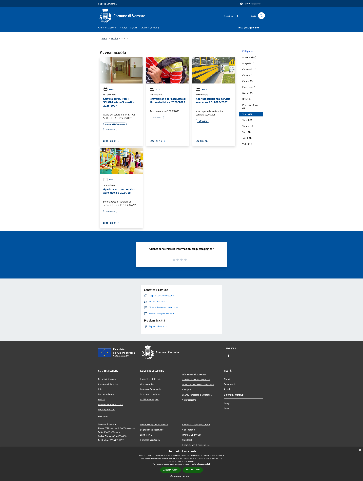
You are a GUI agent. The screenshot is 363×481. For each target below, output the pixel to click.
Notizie (227, 379)
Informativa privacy (191, 434)
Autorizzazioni (189, 399)
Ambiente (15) (249, 57)
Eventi (227, 408)
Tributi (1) (247, 138)
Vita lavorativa (147, 384)
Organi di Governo (107, 379)
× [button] (360, 450)
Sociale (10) (247, 126)
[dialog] (181, 464)
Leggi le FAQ (146, 434)
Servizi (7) (247, 120)
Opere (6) (246, 99)
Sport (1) (246, 132)
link (208, 464)
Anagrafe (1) (248, 63)
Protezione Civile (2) (250, 106)
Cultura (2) (247, 81)
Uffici (100, 389)
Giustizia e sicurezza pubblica (196, 379)
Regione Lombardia (107, 3)
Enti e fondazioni (106, 394)
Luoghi (227, 403)
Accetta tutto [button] (170, 470)
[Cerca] (261, 15)
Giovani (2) (247, 93)
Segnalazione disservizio (151, 429)
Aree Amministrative (108, 384)
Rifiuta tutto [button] (193, 470)
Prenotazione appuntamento (154, 424)
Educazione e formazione (194, 374)
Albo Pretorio (188, 429)
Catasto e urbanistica (150, 394)
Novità (114, 38)
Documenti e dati (106, 409)
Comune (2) (247, 75)
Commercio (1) (249, 69)
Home (104, 38)
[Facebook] (236, 16)
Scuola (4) (247, 114)
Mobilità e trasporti (149, 399)
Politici (101, 399)
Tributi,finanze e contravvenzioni (198, 384)
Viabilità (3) (247, 144)
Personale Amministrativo (110, 404)
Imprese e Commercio (150, 389)
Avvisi (111, 89)
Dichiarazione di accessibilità (196, 445)
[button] (181, 476)
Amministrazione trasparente (196, 424)
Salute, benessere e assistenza (197, 394)
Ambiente (186, 389)
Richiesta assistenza (150, 440)
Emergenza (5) (249, 87)
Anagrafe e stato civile (151, 379)
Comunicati (229, 384)
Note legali (187, 440)
